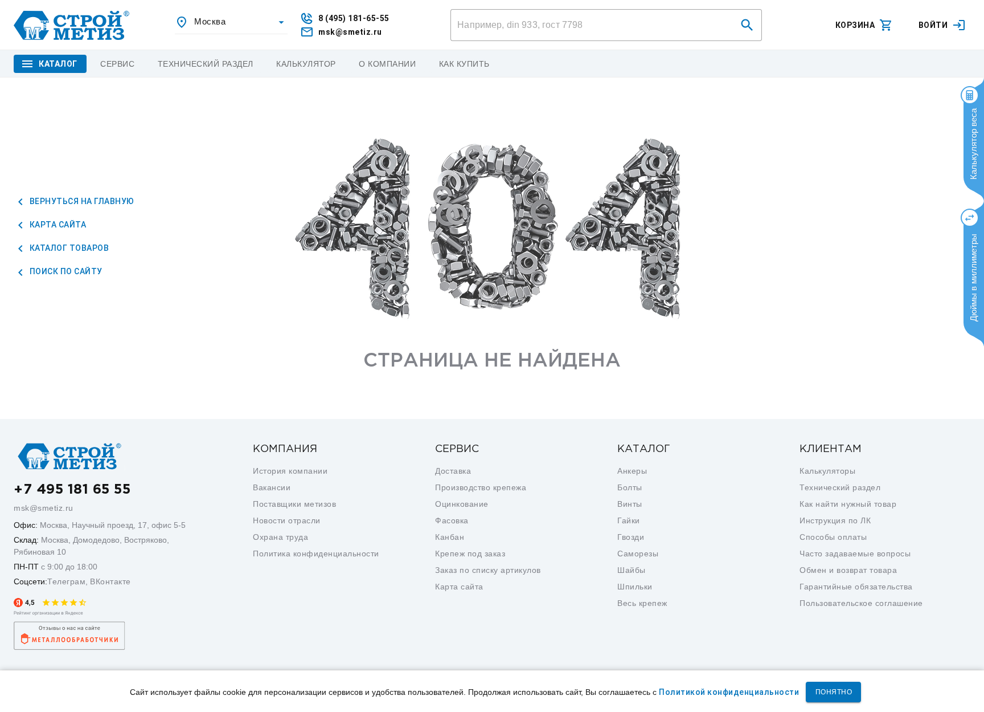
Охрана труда (280, 537)
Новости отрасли (287, 520)
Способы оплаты (833, 537)
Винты (629, 503)
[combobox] (231, 22)
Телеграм (66, 581)
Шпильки (635, 586)
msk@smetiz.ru (43, 507)
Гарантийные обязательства (856, 586)
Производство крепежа (480, 487)
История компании (290, 470)
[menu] (117, 64)
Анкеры (632, 470)
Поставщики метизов (294, 503)
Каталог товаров (68, 248)
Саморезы (637, 553)
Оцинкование (462, 503)
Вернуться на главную (80, 201)
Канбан (449, 537)
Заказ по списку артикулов (488, 570)
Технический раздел (840, 487)
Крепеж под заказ (470, 553)
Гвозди (630, 537)
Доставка (453, 470)
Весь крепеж (642, 603)
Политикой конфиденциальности (729, 692)
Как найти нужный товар (848, 503)
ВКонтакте (110, 581)
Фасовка (452, 520)
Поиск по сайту (64, 271)
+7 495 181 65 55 (72, 489)
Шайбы (631, 570)
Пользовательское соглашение (861, 603)
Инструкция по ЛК (835, 520)
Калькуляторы (827, 470)
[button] (747, 25)
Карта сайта (56, 224)
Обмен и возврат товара (848, 570)
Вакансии (271, 487)
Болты (629, 487)
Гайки (628, 520)
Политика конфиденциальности (316, 553)
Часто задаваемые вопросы (855, 553)
